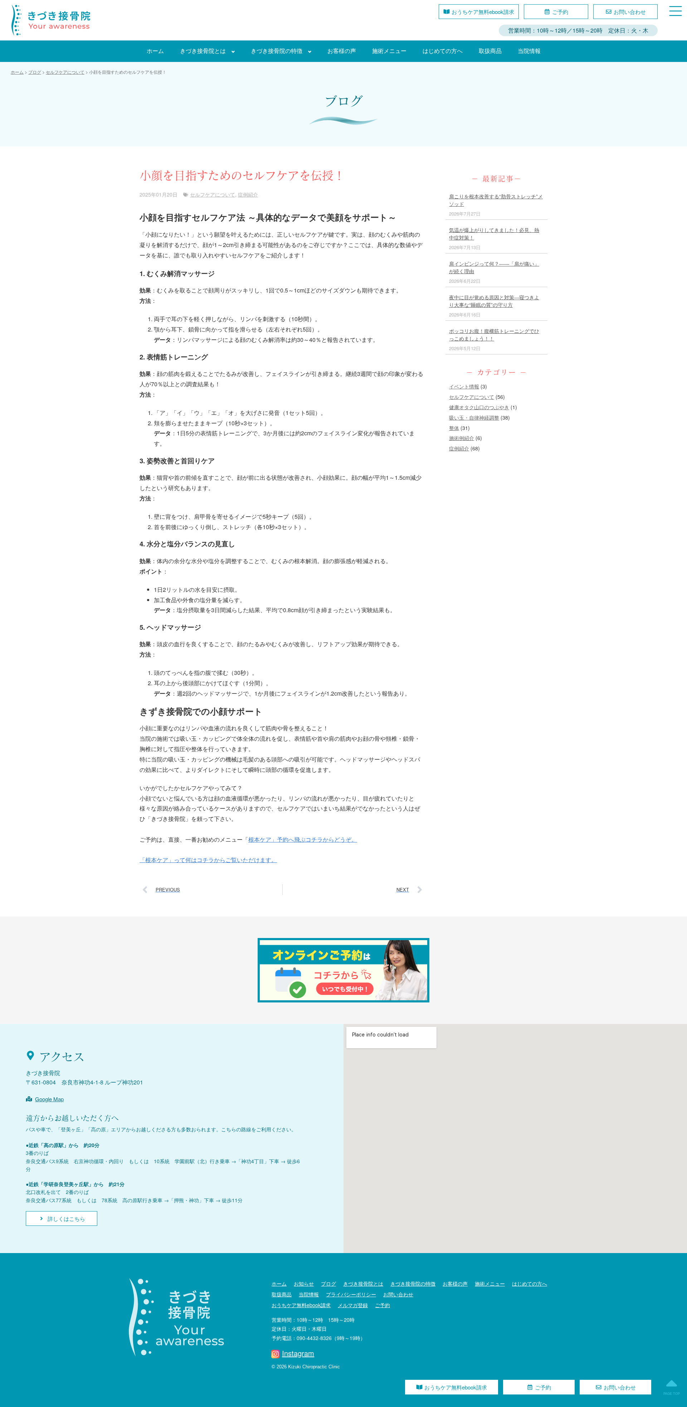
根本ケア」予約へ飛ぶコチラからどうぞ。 (302, 839)
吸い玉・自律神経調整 (474, 417)
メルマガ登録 (353, 1305)
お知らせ (304, 1283)
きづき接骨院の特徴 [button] (276, 50)
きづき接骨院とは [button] (203, 50)
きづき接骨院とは (363, 1283)
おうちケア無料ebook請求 (301, 1305)
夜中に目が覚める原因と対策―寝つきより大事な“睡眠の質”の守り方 (494, 301)
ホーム (155, 50)
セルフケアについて (212, 194)
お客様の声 (341, 50)
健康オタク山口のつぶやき (479, 407)
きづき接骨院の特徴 (412, 1283)
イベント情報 (464, 386)
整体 (454, 427)
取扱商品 (490, 50)
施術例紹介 (461, 437)
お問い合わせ (398, 1294)
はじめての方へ (443, 50)
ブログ (328, 1283)
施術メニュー (389, 50)
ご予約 (382, 1305)
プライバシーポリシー (351, 1294)
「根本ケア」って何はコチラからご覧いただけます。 (208, 860)
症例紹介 (248, 194)
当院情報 (529, 50)
